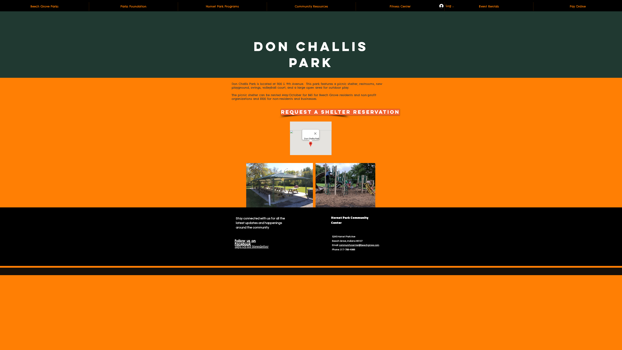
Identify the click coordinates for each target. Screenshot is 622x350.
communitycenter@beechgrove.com (359, 245)
